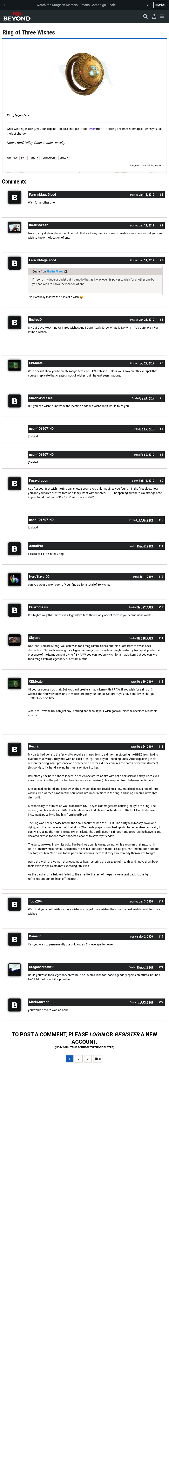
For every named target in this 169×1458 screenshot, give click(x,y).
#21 (160, 967)
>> (66, 271)
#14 (160, 638)
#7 (161, 429)
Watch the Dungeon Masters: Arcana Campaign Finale (76, 5)
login (97, 1034)
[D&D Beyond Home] (17, 16)
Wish (92, 128)
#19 (160, 936)
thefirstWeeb (55, 271)
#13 (160, 607)
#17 (160, 901)
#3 (161, 260)
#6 (161, 398)
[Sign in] (153, 16)
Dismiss (160, 4)
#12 (160, 576)
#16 (160, 746)
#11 (160, 546)
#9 (161, 480)
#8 (161, 454)
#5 (161, 363)
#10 (160, 520)
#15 (160, 681)
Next (98, 1058)
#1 (161, 194)
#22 (160, 1002)
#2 (161, 225)
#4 (161, 319)
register (127, 1034)
